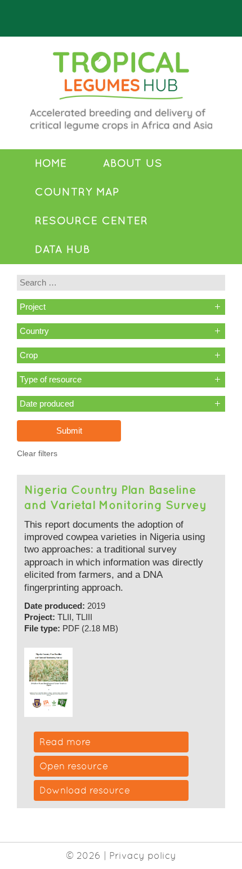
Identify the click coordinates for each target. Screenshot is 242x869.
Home (51, 163)
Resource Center (91, 220)
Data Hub (62, 249)
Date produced (47, 403)
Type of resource (51, 379)
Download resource (84, 790)
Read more (65, 741)
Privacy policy (142, 855)
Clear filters (37, 453)
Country (34, 331)
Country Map (77, 192)
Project (33, 306)
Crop (29, 355)
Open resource (73, 766)
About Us (133, 163)
